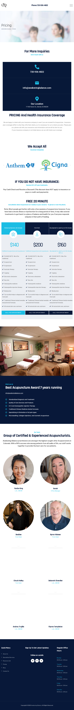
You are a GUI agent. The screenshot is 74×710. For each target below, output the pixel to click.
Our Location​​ (37, 104)
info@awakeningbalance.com (37, 88)
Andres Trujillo (18, 626)
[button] (4, 165)
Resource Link (7, 661)
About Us (5, 654)
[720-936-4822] (37, 67)
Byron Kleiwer (55, 534)
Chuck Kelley (18, 580)
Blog (4, 667)
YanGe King (18, 488)
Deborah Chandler (55, 580)
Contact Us (6, 671)
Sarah (55, 488)
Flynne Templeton (56, 626)
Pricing (5, 664)
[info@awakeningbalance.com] (37, 83)
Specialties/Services (9, 657)
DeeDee (18, 534)
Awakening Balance (36, 705)
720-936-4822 (42, 5)
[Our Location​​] (37, 99)
